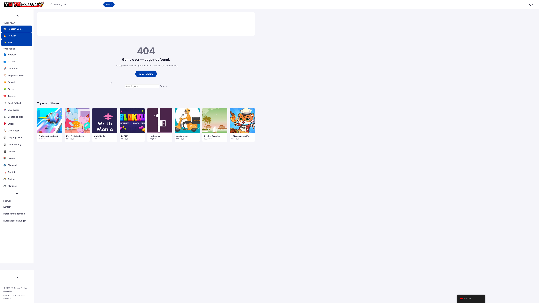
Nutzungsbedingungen (14, 220)
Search (109, 4)
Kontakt (7, 207)
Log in (530, 4)
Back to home (146, 74)
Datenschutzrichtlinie (14, 213)
